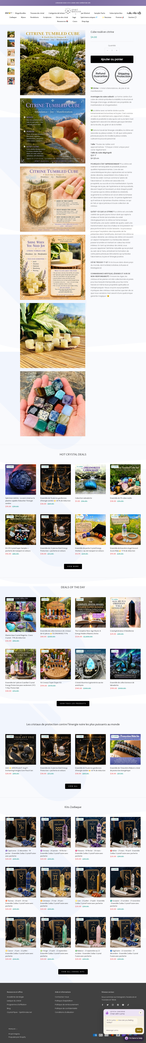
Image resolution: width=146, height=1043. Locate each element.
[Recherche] (135, 13)
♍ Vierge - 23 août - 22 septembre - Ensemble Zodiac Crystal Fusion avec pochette (54, 953)
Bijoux (23, 17)
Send (139, 1030)
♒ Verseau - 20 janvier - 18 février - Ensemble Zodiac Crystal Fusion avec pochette (54, 853)
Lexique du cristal (14, 1001)
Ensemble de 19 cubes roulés (121, 498)
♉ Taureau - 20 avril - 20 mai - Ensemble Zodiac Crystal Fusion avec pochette (19, 903)
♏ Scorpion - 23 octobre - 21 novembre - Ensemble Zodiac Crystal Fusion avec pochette (125, 903)
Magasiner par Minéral (81, 13)
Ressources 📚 (62, 21)
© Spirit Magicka (14, 1034)
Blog (9, 1008)
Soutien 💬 (132, 17)
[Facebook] (102, 1004)
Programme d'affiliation (17, 1004)
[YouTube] (123, 1004)
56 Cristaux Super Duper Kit (51, 683)
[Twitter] (107, 1004)
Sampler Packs (99, 13)
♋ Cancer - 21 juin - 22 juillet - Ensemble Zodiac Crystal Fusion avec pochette (19, 953)
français (12, 1029)
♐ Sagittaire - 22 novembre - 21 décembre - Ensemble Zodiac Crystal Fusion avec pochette (124, 953)
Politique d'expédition (64, 1001)
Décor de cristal (62, 17)
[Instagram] (113, 1004)
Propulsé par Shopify (17, 1037)
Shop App (85, 21)
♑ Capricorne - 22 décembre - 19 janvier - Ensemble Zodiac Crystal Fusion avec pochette (20, 853)
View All (73, 786)
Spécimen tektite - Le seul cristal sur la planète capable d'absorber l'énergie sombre (20, 501)
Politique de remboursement (67, 1004)
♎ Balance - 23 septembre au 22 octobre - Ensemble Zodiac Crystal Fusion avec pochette (88, 953)
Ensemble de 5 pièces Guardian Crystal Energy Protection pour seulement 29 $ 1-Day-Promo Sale (20, 685)
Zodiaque (13, 17)
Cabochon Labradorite (83, 498)
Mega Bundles (20, 13)
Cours (75, 21)
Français (8, 13)
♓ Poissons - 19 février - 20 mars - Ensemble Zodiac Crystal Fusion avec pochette (89, 853)
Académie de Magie (15, 997)
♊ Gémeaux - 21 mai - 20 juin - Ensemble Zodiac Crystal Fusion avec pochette (54, 903)
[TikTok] (128, 1004)
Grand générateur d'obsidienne (122, 631)
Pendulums (34, 17)
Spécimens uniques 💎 (89, 17)
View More (73, 566)
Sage (74, 17)
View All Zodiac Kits (73, 972)
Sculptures (47, 17)
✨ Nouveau (106, 17)
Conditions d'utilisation (64, 1012)
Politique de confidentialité (66, 1008)
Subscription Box (116, 13)
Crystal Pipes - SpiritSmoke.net (19, 1012)
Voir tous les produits (73, 704)
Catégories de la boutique (58, 13)
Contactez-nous (62, 997)
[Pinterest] (118, 1004)
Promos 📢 (120, 17)
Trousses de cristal (37, 13)
